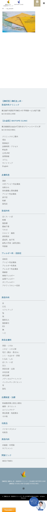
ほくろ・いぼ (7, 216)
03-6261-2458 (9, 114)
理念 (4, 140)
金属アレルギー (8, 279)
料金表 (5, 150)
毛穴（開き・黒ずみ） (11, 352)
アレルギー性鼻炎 (9, 266)
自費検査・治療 (8, 397)
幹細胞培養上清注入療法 (12, 403)
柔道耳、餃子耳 (8, 240)
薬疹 (4, 181)
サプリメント (7, 448)
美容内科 (6, 439)
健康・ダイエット (9, 406)
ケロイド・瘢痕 (8, 233)
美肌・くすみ (7, 346)
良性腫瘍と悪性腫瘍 (10, 191)
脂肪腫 (5, 223)
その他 (5, 416)
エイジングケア (8, 410)
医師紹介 (5, 143)
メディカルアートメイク (12, 379)
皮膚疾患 (6, 175)
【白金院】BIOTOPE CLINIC (14, 121)
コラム (5, 160)
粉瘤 (4, 220)
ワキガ (5, 230)
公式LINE (6, 153)
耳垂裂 (5, 246)
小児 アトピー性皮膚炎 (11, 184)
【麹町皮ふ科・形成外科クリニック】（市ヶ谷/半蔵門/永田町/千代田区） (21, 496)
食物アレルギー (8, 276)
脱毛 (4, 389)
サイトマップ (7, 163)
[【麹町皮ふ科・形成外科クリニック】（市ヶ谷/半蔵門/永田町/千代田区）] (23, 474)
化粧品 (5, 423)
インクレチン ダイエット (12, 382)
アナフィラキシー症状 (11, 285)
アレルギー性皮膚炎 (10, 269)
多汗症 (5, 197)
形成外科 (6, 211)
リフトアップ (7, 310)
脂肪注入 (5, 320)
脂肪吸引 (5, 323)
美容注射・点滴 (8, 369)
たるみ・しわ (7, 359)
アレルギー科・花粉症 (11, 253)
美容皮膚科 (6, 340)
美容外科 (6, 297)
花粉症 (5, 259)
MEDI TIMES (7, 461)
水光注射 (5, 372)
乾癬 (4, 200)
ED (3, 326)
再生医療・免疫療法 (10, 413)
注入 (4, 365)
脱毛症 (5, 204)
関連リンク (6, 455)
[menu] (43, 3)
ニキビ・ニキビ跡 (9, 349)
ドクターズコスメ (9, 429)
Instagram (23, 488)
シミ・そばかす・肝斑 (11, 356)
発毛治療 (5, 375)
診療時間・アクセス (10, 146)
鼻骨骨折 (5, 236)
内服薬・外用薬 (8, 445)
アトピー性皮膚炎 (9, 194)
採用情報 (5, 156)
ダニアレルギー (8, 282)
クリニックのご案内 (10, 136)
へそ (4, 333)
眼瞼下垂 (5, 226)
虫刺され (5, 187)
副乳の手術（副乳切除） (12, 243)
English (5, 166)
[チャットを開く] (37, 503)
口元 (4, 306)
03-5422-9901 (9, 130)
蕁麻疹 (5, 272)
